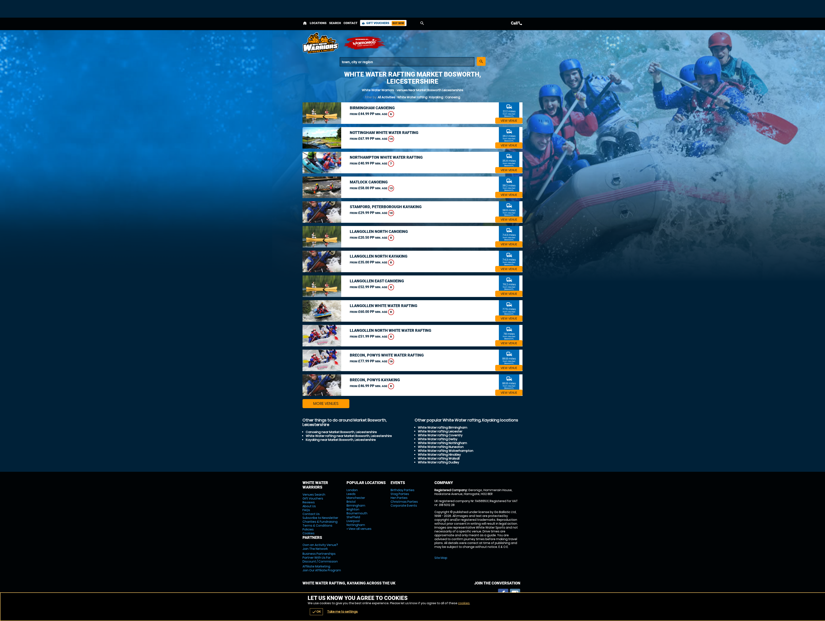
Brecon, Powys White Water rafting (387, 355)
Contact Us (311, 514)
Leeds (351, 494)
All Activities (386, 97)
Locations (318, 23)
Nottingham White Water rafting (384, 132)
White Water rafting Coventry (440, 435)
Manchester (356, 498)
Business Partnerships (320, 558)
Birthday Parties (402, 490)
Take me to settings (342, 611)
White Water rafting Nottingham (442, 443)
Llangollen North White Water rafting (390, 330)
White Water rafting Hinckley (439, 454)
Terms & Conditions (317, 525)
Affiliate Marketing (321, 568)
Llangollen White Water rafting (383, 305)
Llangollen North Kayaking (378, 256)
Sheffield (353, 517)
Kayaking (436, 97)
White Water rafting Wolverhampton (445, 451)
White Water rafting (412, 97)
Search (335, 23)
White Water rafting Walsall (439, 458)
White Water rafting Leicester (440, 431)
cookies (464, 603)
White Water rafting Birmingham (442, 427)
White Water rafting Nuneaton (441, 447)
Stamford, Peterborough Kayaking (386, 206)
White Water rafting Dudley (438, 462)
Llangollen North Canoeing (379, 231)
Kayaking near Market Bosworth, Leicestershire (341, 440)
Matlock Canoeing (369, 182)
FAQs (306, 510)
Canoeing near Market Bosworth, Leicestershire (341, 432)
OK (316, 611)
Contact (351, 23)
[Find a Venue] (407, 62)
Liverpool (353, 521)
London (352, 490)
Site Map (440, 558)
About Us (309, 506)
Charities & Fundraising (320, 522)
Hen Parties (399, 498)
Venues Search (313, 494)
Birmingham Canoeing (372, 108)
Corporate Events (404, 505)
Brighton (353, 509)
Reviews (308, 502)
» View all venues (359, 529)
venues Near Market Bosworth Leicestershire (430, 90)
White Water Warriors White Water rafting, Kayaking (320, 43)
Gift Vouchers (383, 23)
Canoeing (452, 97)
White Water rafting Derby (437, 439)
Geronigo (364, 43)
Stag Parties (400, 494)
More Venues (326, 403)
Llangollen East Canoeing (377, 281)
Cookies (308, 533)
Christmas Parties (404, 502)
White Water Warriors (378, 90)
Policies (308, 529)
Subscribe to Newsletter (320, 518)
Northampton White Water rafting (386, 157)
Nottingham (356, 525)
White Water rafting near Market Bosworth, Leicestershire (349, 436)
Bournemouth (357, 513)
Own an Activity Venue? (320, 547)
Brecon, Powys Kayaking (375, 380)
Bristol (351, 502)
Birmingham (356, 505)
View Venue (509, 120)
